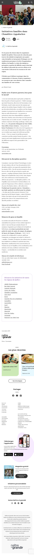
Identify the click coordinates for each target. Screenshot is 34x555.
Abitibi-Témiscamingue (11, 284)
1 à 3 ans (4, 409)
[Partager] (13, 396)
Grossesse (4, 406)
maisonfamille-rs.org (8, 211)
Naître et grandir (7, 27)
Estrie (6, 297)
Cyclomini (20, 409)
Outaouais (7, 315)
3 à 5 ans (4, 410)
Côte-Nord (7, 294)
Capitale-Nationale (9, 288)
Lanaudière (7, 301)
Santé (3, 404)
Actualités (4, 417)
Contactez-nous (22, 427)
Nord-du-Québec (9, 313)
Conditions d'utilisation (23, 420)
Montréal (7, 311)
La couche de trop (22, 414)
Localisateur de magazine (21, 476)
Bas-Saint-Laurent (9, 286)
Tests (19, 404)
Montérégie (7, 309)
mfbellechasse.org (7, 262)
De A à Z (4, 403)
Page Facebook (6, 264)
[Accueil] (17, 2)
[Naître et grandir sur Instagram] (12, 503)
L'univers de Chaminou (23, 407)
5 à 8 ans (4, 412)
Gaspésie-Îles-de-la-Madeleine (13, 299)
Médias (20, 423)
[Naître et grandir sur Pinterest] (18, 503)
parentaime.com (6, 153)
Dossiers (4, 420)
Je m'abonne (17, 493)
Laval (5, 305)
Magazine (4, 421)
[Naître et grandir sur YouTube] (22, 503)
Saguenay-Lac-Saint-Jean (11, 317)
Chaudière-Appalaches (10, 292)
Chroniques (5, 418)
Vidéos (3, 423)
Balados (4, 424)
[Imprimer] (21, 396)
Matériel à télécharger (23, 406)
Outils (19, 403)
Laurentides (7, 303)
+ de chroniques (17, 381)
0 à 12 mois (4, 407)
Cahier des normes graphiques (23, 425)
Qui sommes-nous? (23, 418)
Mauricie (6, 307)
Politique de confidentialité (25, 421)
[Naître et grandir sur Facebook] (15, 503)
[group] (10, 365)
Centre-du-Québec (9, 290)
